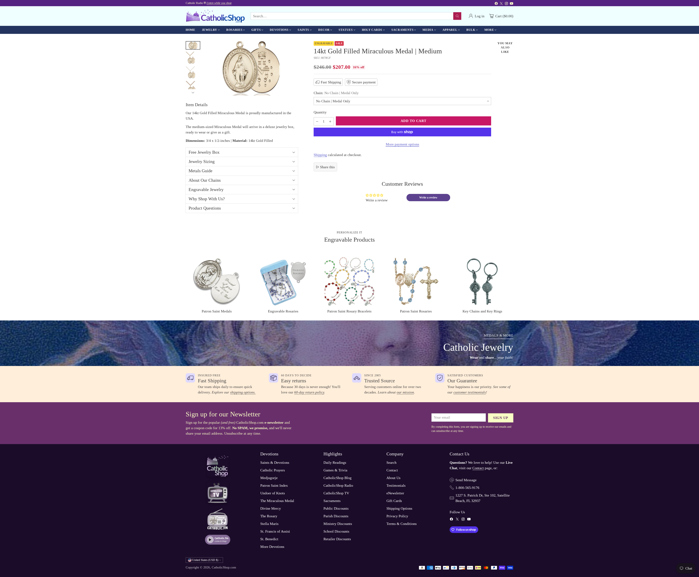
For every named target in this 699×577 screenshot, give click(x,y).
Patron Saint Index (274, 485)
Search (391, 462)
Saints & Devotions (274, 462)
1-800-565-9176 (467, 488)
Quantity (320, 112)
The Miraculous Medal (277, 501)
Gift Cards (394, 501)
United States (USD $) (205, 560)
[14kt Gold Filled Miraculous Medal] (251, 68)
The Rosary (268, 516)
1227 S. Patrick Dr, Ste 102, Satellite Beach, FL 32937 (482, 498)
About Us (393, 478)
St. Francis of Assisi (275, 531)
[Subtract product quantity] (317, 121)
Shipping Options (399, 508)
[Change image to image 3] (193, 72)
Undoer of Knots (272, 493)
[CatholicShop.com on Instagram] (506, 4)
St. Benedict (269, 539)
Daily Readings (334, 462)
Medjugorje (269, 478)
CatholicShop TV (336, 493)
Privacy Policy (397, 516)
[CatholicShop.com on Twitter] (501, 4)
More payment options (402, 144)
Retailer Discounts (337, 539)
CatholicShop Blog (337, 478)
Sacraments (332, 501)
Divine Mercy (270, 508)
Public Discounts (336, 508)
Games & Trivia (335, 470)
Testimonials (396, 485)
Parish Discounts (335, 516)
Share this (327, 167)
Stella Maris (269, 524)
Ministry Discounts (337, 524)
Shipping (320, 155)
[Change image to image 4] (193, 87)
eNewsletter (395, 493)
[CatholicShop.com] (215, 16)
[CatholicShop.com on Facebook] (496, 4)
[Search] (457, 16)
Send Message (466, 480)
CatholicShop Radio (338, 485)
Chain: (336, 93)
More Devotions (272, 547)
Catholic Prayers (272, 470)
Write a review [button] (428, 197)
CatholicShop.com (224, 567)
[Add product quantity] (330, 121)
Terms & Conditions (401, 524)
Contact (392, 470)
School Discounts (336, 531)
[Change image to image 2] (193, 58)
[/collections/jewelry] (349, 343)
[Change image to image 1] (193, 45)
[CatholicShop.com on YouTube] (511, 4)
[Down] (193, 92)
